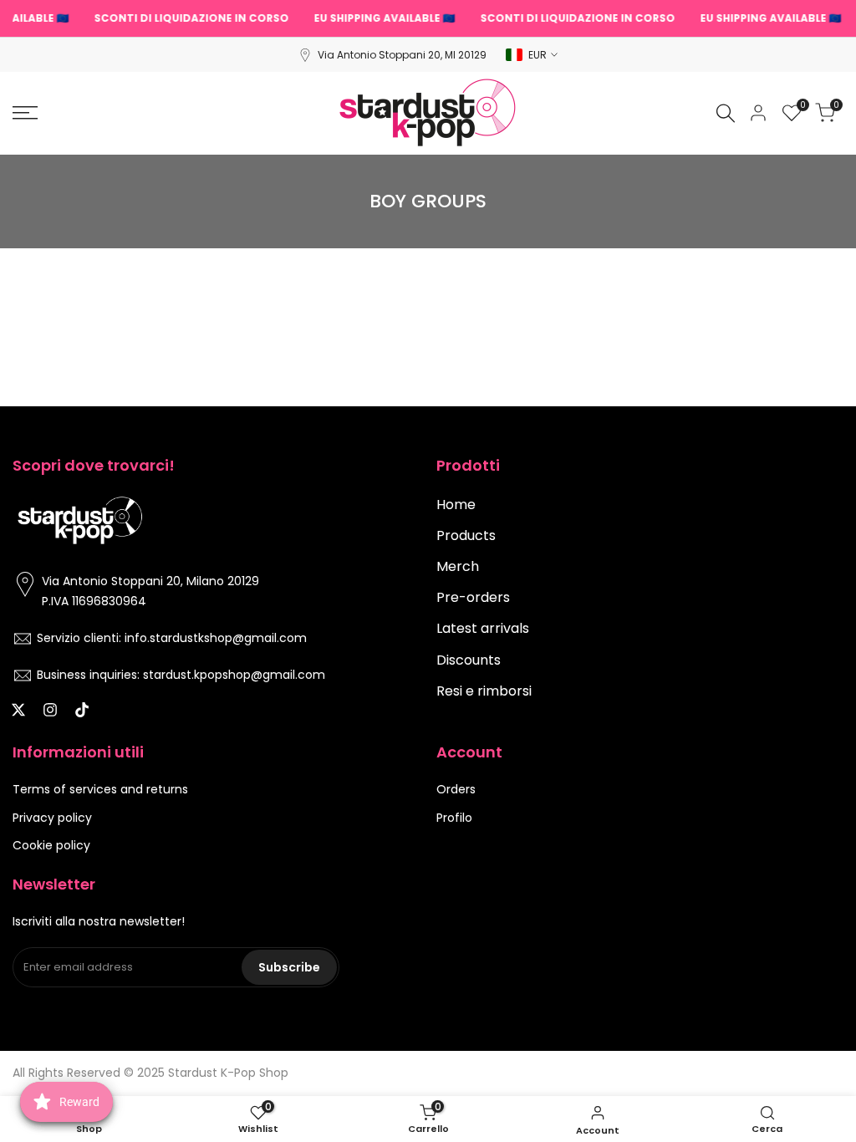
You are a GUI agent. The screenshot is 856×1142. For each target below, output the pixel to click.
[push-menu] (25, 113)
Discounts (468, 660)
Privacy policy (52, 817)
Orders (456, 789)
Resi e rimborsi (484, 691)
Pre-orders (473, 597)
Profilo (454, 817)
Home (456, 504)
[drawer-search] (725, 113)
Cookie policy (51, 845)
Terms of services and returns (100, 789)
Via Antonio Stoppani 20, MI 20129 (402, 55)
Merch (457, 566)
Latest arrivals (482, 628)
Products (466, 535)
